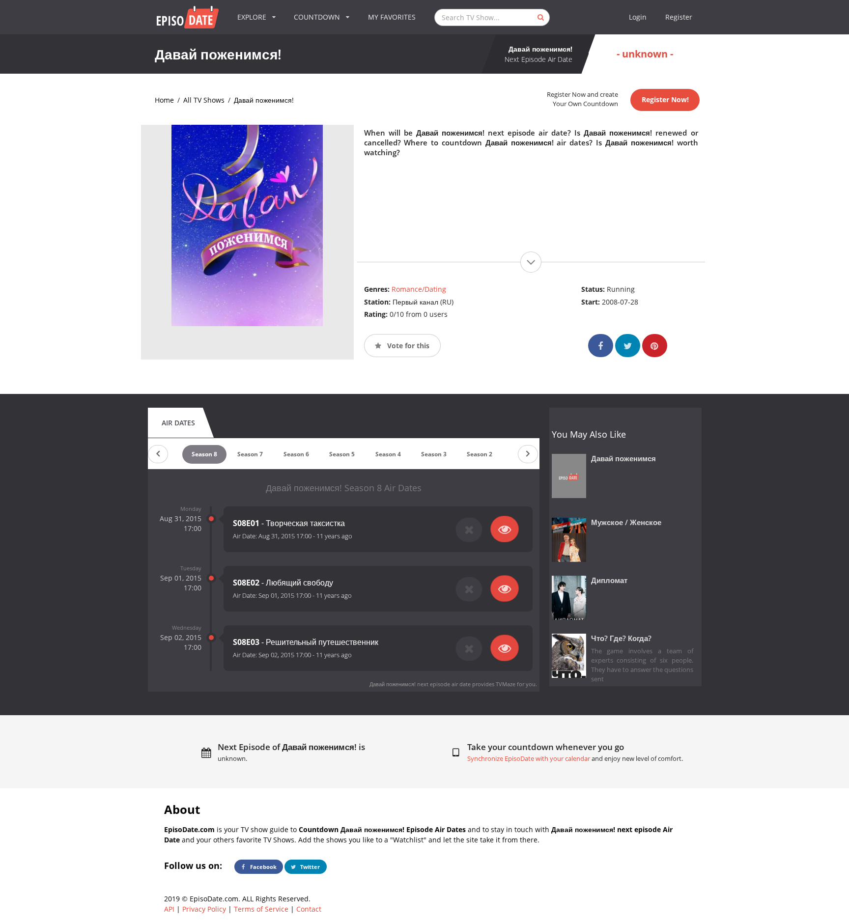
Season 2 (479, 454)
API (169, 909)
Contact (308, 909)
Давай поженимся (623, 458)
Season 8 (204, 454)
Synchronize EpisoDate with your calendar (528, 758)
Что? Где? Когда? (621, 638)
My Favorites (392, 17)
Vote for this (407, 345)
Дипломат (609, 580)
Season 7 (250, 454)
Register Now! (665, 99)
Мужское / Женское (626, 522)
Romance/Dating (419, 289)
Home (164, 100)
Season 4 (388, 454)
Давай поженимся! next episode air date (420, 684)
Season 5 (342, 454)
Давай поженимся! (264, 100)
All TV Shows (204, 100)
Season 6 (296, 454)
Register (678, 17)
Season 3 (434, 454)
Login (638, 17)
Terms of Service (261, 909)
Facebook (263, 866)
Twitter (309, 866)
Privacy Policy (204, 909)
